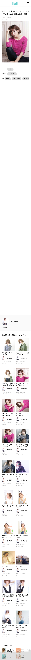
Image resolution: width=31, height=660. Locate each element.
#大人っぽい (17, 78)
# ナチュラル (12, 74)
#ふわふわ (26, 78)
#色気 (7, 78)
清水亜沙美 (14, 324)
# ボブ (10, 69)
